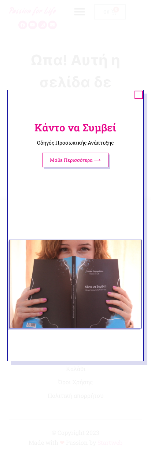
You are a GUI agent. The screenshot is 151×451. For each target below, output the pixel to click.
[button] (138, 95)
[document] (75, 225)
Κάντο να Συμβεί (75, 127)
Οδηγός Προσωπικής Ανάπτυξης (75, 142)
